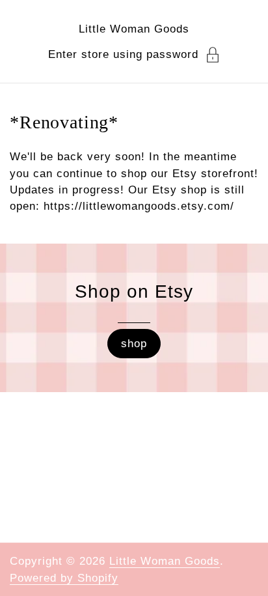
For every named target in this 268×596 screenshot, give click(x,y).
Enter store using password (123, 54)
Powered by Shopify (64, 578)
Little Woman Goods (134, 29)
